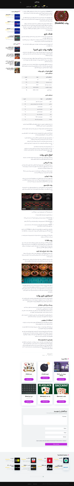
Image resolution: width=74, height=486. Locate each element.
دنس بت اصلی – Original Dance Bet (58, 466)
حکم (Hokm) (29, 374)
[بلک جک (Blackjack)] (45, 394)
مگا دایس (60, 458)
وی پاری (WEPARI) (10, 28)
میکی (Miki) (44, 465)
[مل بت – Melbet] (33, 470)
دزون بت (12, 458)
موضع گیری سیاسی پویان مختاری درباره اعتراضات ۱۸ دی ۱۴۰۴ (10, 55)
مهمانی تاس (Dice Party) (61, 375)
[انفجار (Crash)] (45, 371)
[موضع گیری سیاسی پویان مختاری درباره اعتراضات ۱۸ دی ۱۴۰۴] (17, 58)
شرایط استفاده (35, 483)
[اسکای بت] (33, 463)
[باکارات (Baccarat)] (61, 394)
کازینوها (43, 6)
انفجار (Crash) (45, 374)
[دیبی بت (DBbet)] (17, 26)
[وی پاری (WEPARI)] (17, 33)
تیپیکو (45, 458)
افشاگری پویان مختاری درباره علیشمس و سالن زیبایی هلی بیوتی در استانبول (10, 62)
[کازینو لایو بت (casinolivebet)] (17, 40)
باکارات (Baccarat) (61, 396)
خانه (47, 6)
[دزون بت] (17, 463)
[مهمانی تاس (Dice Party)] (61, 371)
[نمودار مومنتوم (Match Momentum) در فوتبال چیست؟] (17, 51)
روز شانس (37, 1)
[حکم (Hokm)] (29, 371)
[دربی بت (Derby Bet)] (17, 19)
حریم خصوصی (29, 483)
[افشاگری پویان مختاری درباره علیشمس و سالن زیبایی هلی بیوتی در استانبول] (17, 66)
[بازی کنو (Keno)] (29, 394)
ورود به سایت (61, 379)
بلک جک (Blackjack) (45, 396)
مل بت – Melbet (27, 465)
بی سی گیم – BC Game (11, 466)
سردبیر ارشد (49, 354)
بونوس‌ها (34, 6)
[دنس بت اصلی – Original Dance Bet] (66, 470)
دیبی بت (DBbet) (10, 21)
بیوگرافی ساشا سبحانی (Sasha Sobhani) (10, 69)
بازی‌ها (39, 6)
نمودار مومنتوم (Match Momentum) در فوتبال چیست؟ (10, 48)
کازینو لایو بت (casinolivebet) (11, 36)
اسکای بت (28, 458)
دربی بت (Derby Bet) (10, 14)
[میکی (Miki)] (49, 470)
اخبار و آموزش (28, 6)
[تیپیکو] (49, 463)
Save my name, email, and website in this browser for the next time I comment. (51, 441)
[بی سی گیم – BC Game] (17, 470)
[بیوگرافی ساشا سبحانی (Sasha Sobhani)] (17, 73)
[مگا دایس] (66, 463)
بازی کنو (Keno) (29, 396)
